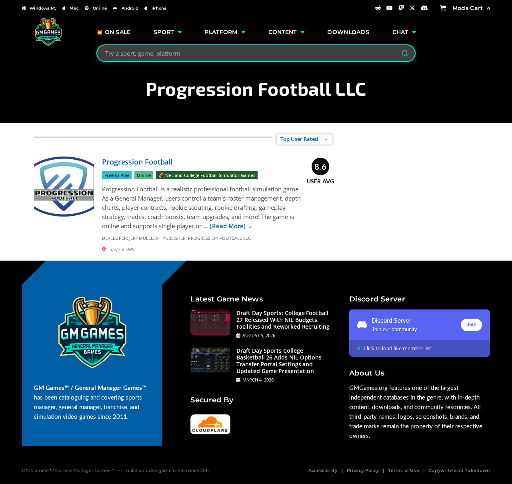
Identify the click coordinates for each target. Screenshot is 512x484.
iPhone (159, 8)
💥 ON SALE (113, 32)
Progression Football (137, 162)
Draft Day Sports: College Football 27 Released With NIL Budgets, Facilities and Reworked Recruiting (283, 319)
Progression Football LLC (219, 238)
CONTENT (282, 32)
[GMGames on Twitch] (401, 8)
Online (100, 8)
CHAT (400, 32)
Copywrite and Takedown (459, 470)
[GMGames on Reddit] (378, 8)
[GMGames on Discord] (424, 8)
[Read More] (228, 226)
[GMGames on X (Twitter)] (412, 8)
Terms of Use (403, 470)
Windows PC (43, 8)
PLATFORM (220, 32)
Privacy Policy (363, 470)
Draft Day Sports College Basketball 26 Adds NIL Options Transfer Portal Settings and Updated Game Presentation (279, 361)
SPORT (164, 32)
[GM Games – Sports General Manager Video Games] (48, 44)
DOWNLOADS (348, 32)
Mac (74, 8)
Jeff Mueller (143, 238)
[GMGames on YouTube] (389, 8)
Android (130, 8)
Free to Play (116, 175)
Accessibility (323, 470)
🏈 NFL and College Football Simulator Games (206, 175)
